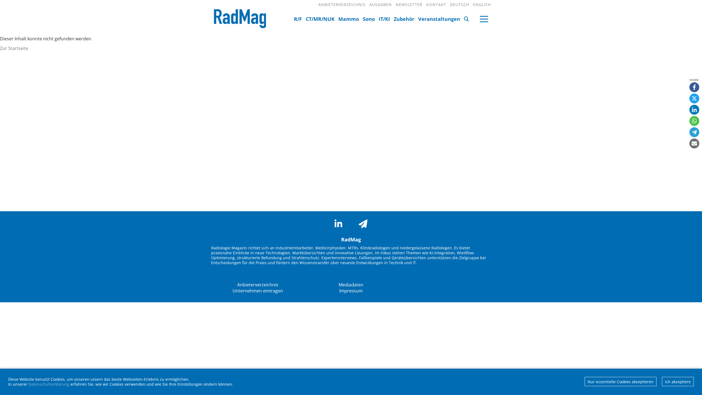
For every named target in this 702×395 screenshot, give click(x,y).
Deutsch (459, 4)
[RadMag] (238, 19)
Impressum (351, 291)
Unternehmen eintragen (258, 291)
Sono (369, 19)
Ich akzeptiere (678, 381)
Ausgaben (380, 4)
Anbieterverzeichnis (342, 4)
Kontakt (436, 4)
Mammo (348, 19)
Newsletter (409, 4)
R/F (298, 19)
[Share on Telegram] (694, 132)
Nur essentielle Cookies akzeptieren (620, 381)
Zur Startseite (14, 48)
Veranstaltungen (439, 19)
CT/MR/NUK (320, 19)
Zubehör (404, 19)
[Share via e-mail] (694, 143)
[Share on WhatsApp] (694, 121)
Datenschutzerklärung (49, 384)
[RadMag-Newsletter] (363, 223)
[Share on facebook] (694, 87)
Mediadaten (351, 285)
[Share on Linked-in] (694, 110)
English (482, 4)
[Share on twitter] (694, 98)
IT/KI (384, 19)
